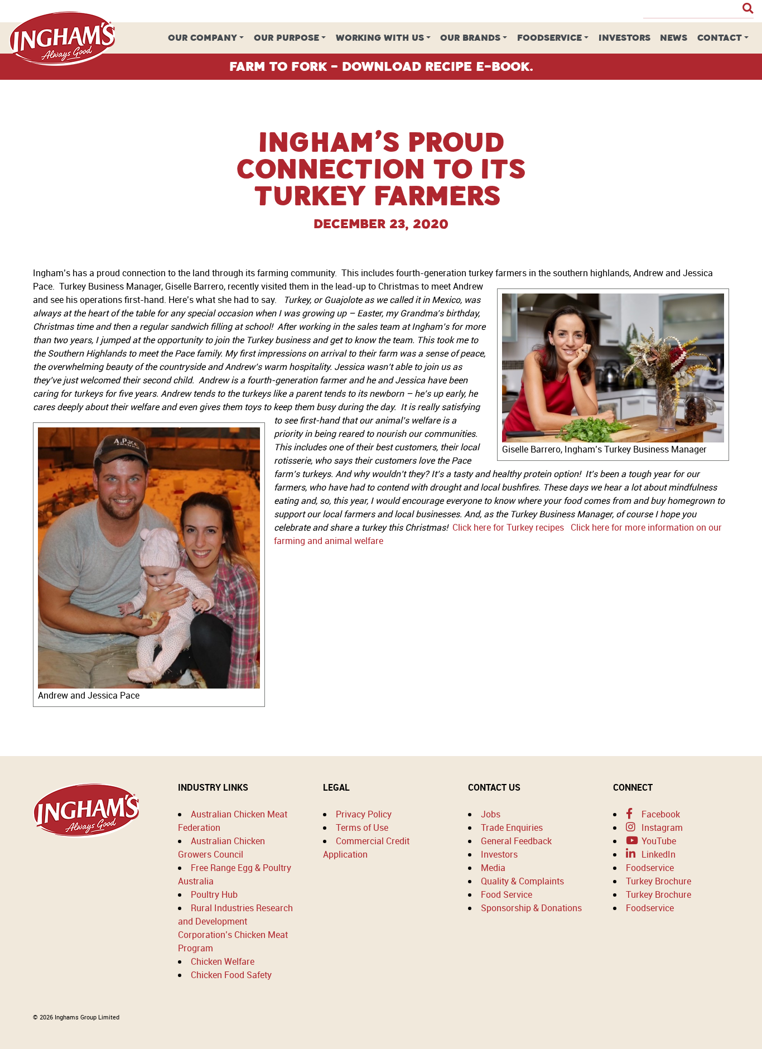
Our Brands (470, 37)
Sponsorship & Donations (531, 908)
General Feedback (516, 841)
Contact (719, 37)
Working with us (380, 37)
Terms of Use (362, 827)
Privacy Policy (364, 814)
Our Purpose (286, 37)
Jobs (490, 814)
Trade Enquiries (512, 827)
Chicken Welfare (222, 961)
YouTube (657, 841)
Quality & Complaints (522, 881)
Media (493, 868)
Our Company (202, 37)
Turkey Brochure (658, 881)
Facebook (659, 814)
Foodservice (549, 37)
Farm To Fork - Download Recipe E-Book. (381, 66)
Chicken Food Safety (231, 975)
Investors (624, 37)
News (673, 37)
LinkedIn (657, 854)
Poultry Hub (214, 894)
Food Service (506, 894)
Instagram (661, 827)
